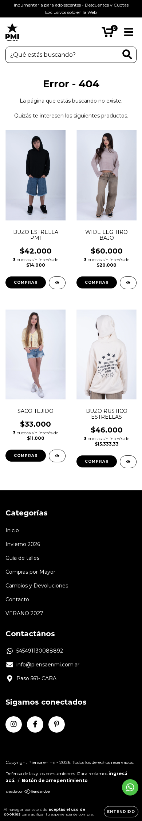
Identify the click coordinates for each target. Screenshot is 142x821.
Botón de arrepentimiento (55, 780)
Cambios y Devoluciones (36, 585)
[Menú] (129, 32)
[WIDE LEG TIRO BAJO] (128, 282)
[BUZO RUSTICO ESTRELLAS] (128, 461)
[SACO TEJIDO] (57, 456)
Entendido (121, 811)
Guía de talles (22, 558)
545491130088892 (39, 650)
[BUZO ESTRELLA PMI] (57, 282)
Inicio (12, 530)
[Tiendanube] (28, 792)
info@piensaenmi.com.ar (47, 664)
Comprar (26, 282)
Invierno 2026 (22, 544)
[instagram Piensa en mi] (13, 724)
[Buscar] (127, 54)
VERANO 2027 (24, 613)
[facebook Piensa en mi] (35, 724)
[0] (108, 34)
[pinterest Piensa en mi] (56, 724)
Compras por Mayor (30, 572)
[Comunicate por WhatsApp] (130, 787)
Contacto (17, 599)
